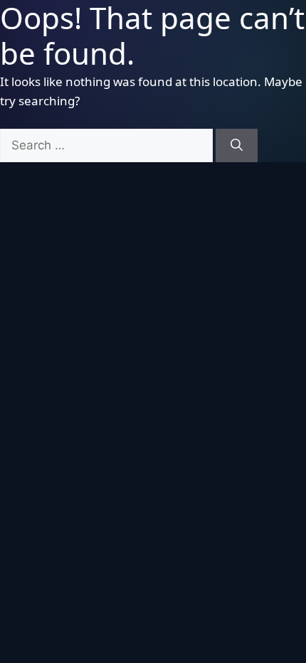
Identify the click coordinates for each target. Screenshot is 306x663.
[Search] (237, 146)
